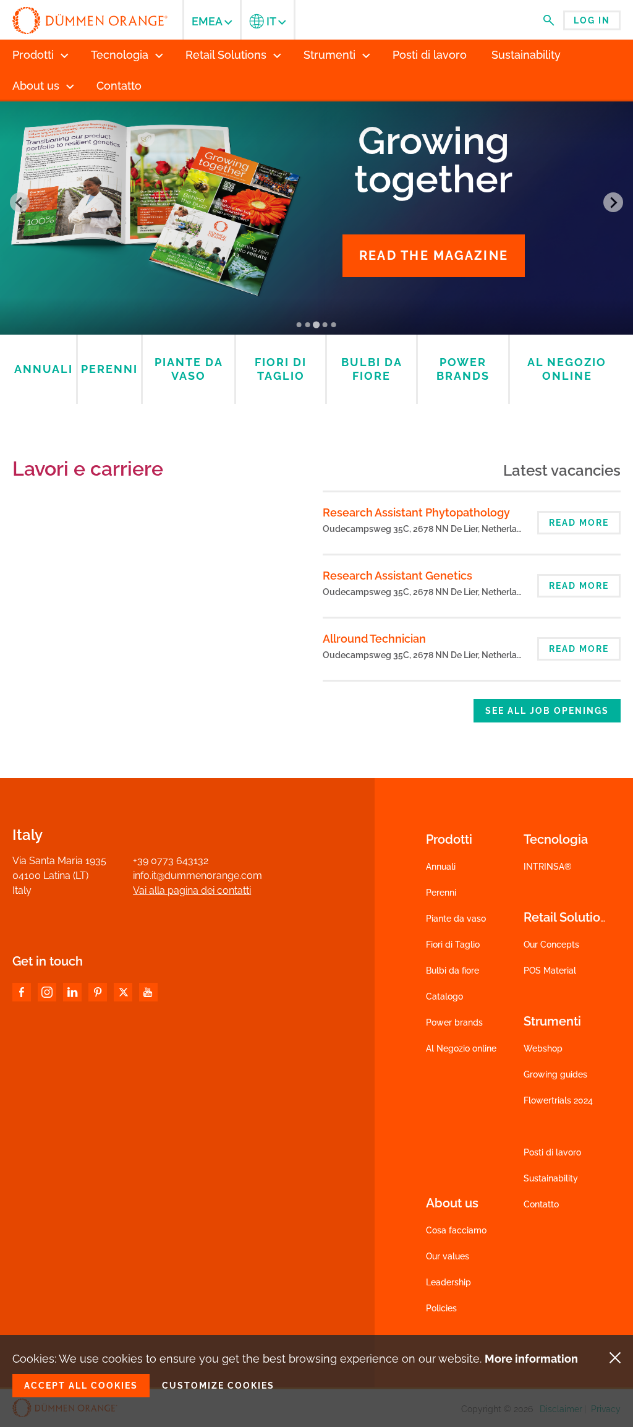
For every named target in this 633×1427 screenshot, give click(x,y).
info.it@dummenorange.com (197, 875)
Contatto (541, 1204)
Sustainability (551, 1178)
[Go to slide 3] (316, 324)
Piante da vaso (456, 918)
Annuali (441, 867)
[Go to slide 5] (333, 324)
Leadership (448, 1282)
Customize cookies (218, 1386)
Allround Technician (374, 638)
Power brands (454, 1022)
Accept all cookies (81, 1386)
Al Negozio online (461, 1048)
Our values (447, 1256)
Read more (579, 523)
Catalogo (444, 996)
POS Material (550, 970)
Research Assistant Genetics (397, 575)
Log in (592, 20)
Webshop (543, 1048)
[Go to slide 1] (299, 324)
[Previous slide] (20, 202)
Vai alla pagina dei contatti (192, 890)
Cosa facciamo (456, 1230)
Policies (441, 1308)
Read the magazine (433, 255)
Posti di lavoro (552, 1152)
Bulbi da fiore (452, 970)
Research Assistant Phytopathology (416, 512)
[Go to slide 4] (325, 324)
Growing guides (555, 1074)
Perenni (441, 893)
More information (531, 1358)
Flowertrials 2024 (558, 1100)
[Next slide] (613, 202)
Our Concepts (551, 944)
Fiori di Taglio (453, 944)
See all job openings (547, 711)
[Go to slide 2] (307, 324)
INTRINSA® (548, 867)
